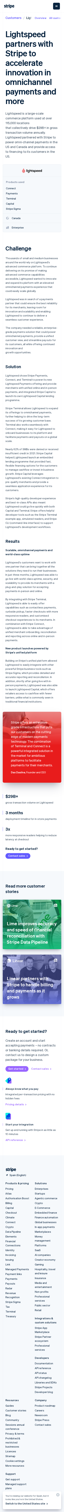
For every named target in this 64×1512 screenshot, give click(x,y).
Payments (11, 1278)
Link (7, 1264)
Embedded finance (46, 1212)
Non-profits (42, 1291)
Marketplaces (43, 1231)
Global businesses (45, 1222)
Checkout (11, 1212)
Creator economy (45, 1259)
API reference (14, 1140)
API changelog (43, 1377)
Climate (10, 1217)
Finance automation (46, 1217)
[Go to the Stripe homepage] (9, 1170)
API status (41, 1373)
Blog (8, 1415)
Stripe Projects (44, 1387)
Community (12, 1420)
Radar (8, 1288)
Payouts (10, 1283)
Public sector (42, 1305)
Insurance (40, 1278)
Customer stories (15, 1410)
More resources (14, 1465)
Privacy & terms (14, 1433)
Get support (12, 1479)
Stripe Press (42, 1420)
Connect (10, 1222)
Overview (40, 18)
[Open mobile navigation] (56, 6)
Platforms (41, 1245)
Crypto (9, 1227)
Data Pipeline (13, 1231)
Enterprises (41, 1188)
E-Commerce (42, 1207)
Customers (13, 18)
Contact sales (16, 855)
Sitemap (10, 1456)
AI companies (43, 1255)
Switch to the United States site (25, 1503)
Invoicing (10, 1255)
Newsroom (41, 1415)
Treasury (10, 1316)
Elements (11, 1236)
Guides (9, 1405)
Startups (40, 1193)
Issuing (9, 1259)
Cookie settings (14, 1461)
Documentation (44, 1363)
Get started (15, 1068)
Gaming (39, 1264)
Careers (39, 1410)
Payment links (13, 1274)
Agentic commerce (46, 1198)
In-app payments (45, 1227)
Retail (38, 1310)
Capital (9, 1207)
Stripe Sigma (12, 1302)
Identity (10, 1250)
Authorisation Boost (17, 1198)
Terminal (10, 1311)
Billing (8, 1203)
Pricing (9, 1188)
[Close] (57, 1495)
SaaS (38, 1250)
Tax (7, 1306)
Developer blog (44, 1392)
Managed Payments (17, 1269)
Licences (10, 1451)
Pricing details (14, 1104)
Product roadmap (45, 1405)
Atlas (8, 1193)
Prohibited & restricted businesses (12, 1442)
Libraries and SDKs (46, 1382)
